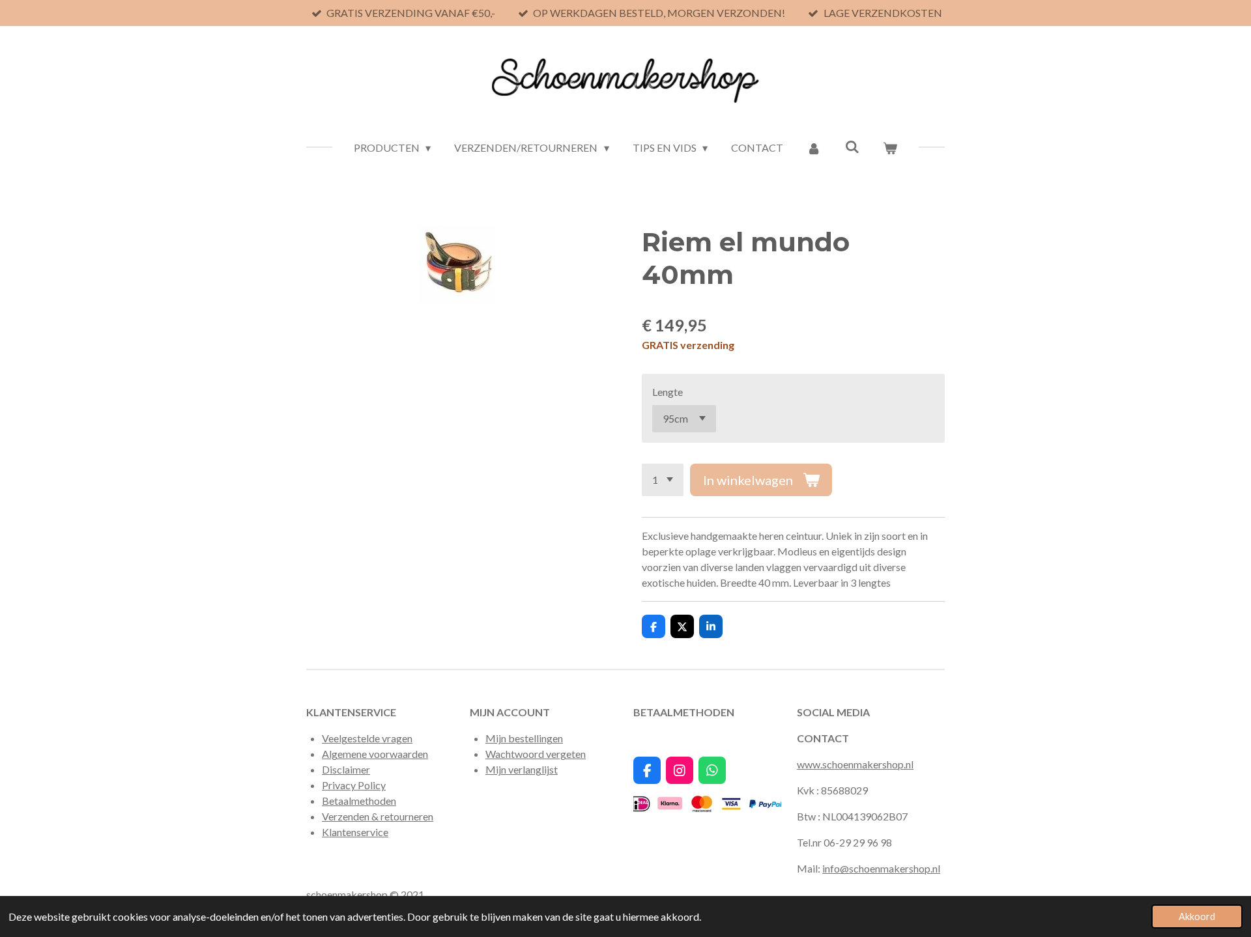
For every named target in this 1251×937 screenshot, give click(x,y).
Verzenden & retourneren (377, 816)
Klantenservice (355, 832)
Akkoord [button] (1197, 916)
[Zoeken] (851, 146)
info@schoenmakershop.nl (881, 868)
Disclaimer (346, 769)
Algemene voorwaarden (375, 754)
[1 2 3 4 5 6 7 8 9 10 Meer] (662, 480)
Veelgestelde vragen (367, 738)
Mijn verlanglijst (521, 769)
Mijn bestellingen (524, 738)
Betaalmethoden (359, 800)
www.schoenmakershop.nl (855, 764)
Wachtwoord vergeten (535, 754)
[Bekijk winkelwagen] (890, 148)
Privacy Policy (354, 785)
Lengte (667, 391)
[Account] (813, 148)
